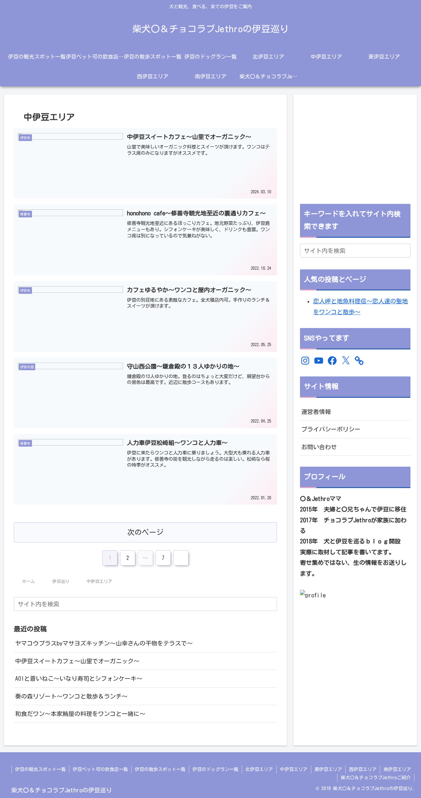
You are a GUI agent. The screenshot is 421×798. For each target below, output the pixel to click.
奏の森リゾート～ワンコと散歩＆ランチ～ (71, 696)
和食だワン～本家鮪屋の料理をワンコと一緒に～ (80, 714)
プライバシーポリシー (330, 429)
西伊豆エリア (363, 769)
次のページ (145, 532)
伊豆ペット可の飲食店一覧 (100, 769)
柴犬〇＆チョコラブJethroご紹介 (376, 777)
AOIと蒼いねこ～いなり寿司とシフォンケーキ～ (78, 678)
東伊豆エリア (328, 769)
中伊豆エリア (294, 769)
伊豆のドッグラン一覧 (215, 769)
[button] (270, 604)
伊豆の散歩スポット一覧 (160, 769)
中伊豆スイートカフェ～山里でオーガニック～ (77, 661)
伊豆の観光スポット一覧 (40, 769)
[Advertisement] (355, 147)
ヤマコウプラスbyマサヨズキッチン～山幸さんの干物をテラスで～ (104, 643)
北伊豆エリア (259, 769)
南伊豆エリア (397, 769)
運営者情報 (316, 412)
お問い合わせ (319, 447)
